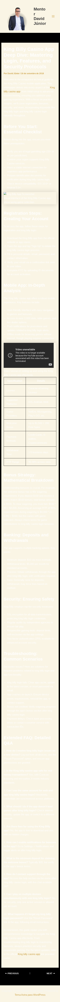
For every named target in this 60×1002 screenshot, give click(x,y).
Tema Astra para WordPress (30, 995)
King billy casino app (29, 954)
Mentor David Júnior (40, 16)
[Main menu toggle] (53, 16)
